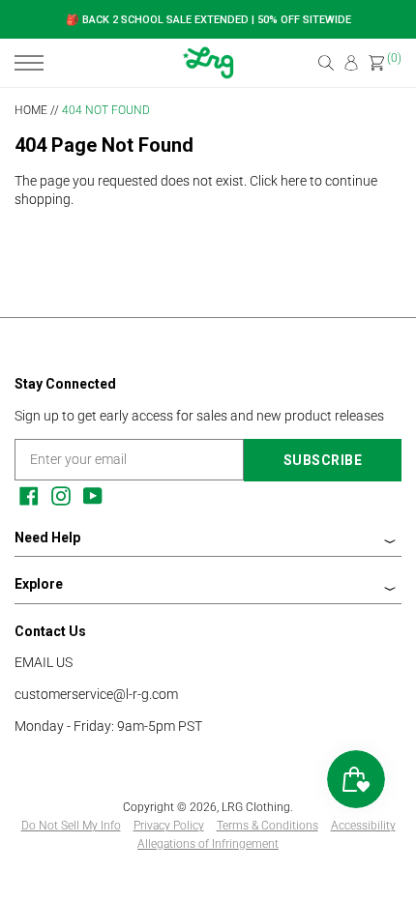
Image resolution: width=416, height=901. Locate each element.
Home (31, 110)
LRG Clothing (256, 807)
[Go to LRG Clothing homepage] (208, 74)
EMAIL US (44, 662)
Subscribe (323, 460)
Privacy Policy (169, 825)
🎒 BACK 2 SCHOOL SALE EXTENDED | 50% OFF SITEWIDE (208, 20)
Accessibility (363, 825)
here (294, 181)
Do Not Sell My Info (71, 825)
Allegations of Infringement (208, 844)
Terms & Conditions (267, 825)
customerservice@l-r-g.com (96, 694)
